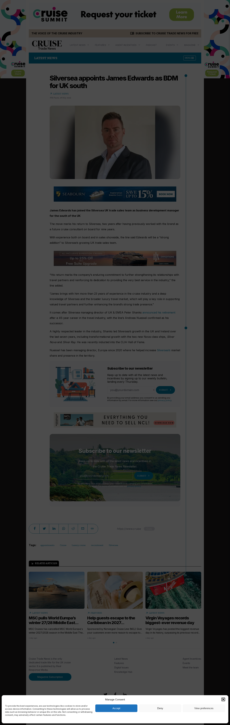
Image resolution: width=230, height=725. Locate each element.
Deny (160, 708)
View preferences (203, 708)
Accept (116, 708)
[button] (223, 699)
